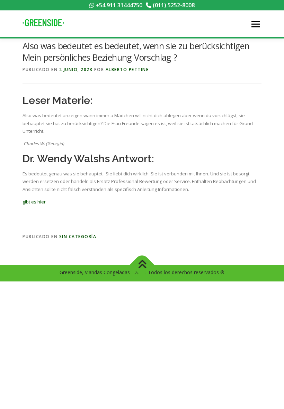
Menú (255, 24)
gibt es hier (34, 202)
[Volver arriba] (142, 264)
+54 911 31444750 (118, 5)
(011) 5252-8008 (173, 5)
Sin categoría (78, 237)
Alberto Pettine (127, 69)
